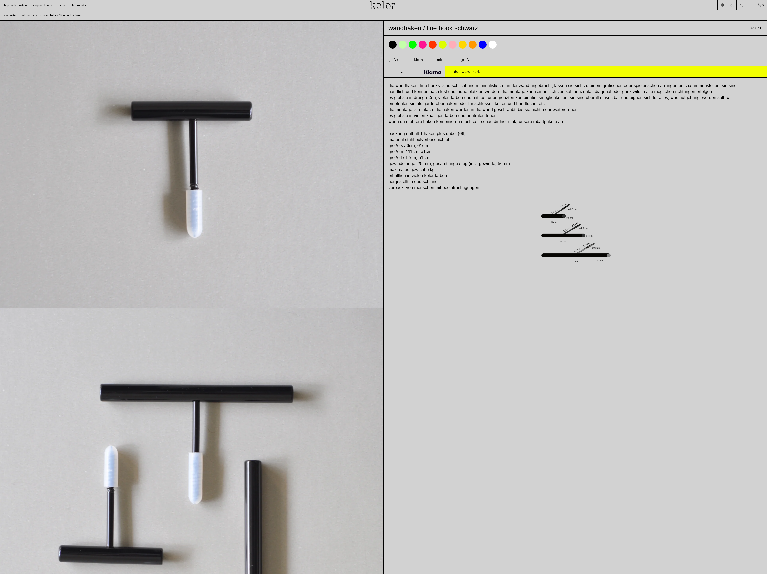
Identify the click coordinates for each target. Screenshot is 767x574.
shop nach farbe (42, 5)
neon (62, 5)
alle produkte (79, 5)
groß (465, 60)
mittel (442, 60)
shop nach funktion (15, 5)
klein (418, 60)
